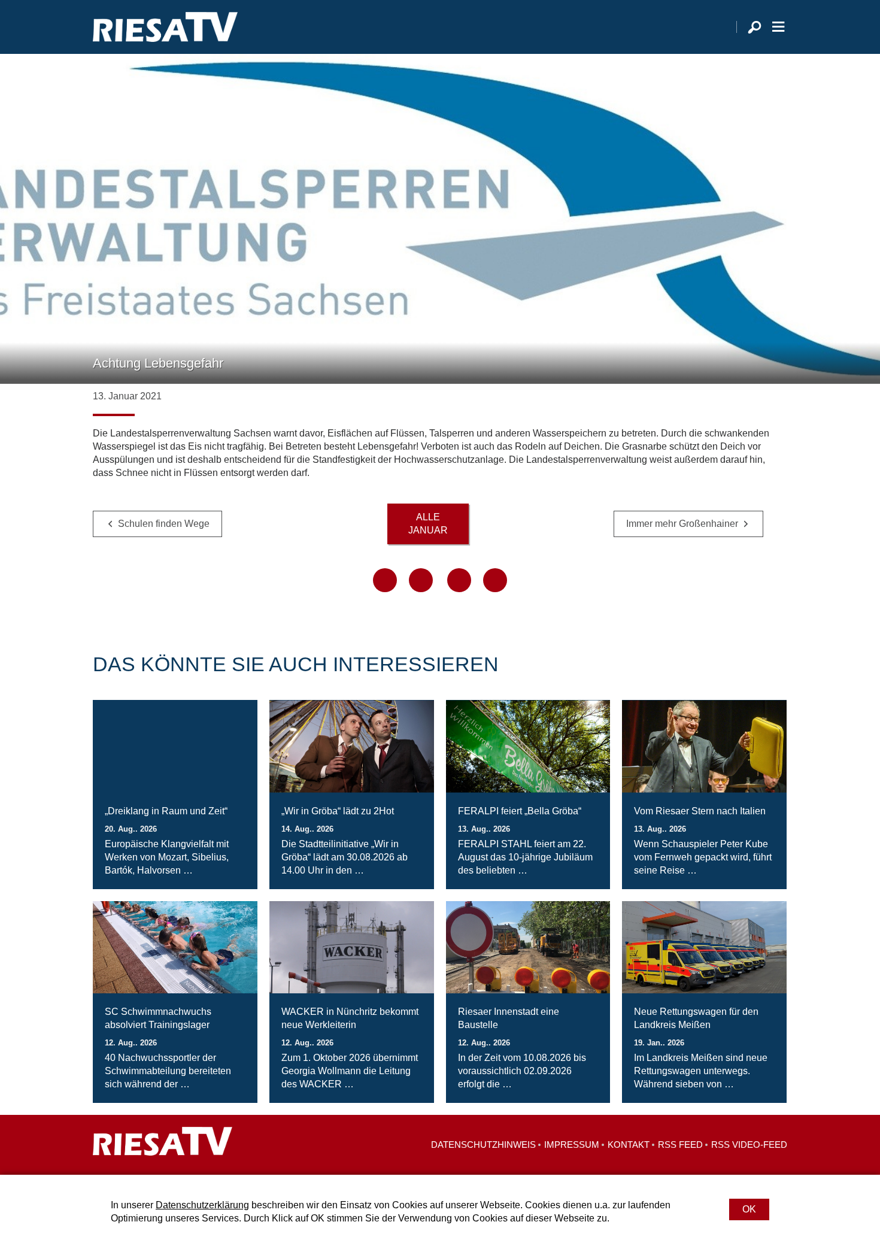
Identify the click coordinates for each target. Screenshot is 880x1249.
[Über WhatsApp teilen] (459, 580)
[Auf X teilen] (421, 580)
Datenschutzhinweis (483, 1144)
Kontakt (629, 1144)
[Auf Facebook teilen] (385, 580)
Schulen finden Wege (164, 524)
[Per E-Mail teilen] (495, 580)
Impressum (571, 1144)
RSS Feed (680, 1144)
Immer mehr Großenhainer (682, 524)
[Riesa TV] (165, 27)
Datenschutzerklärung (202, 1205)
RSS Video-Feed (749, 1144)
